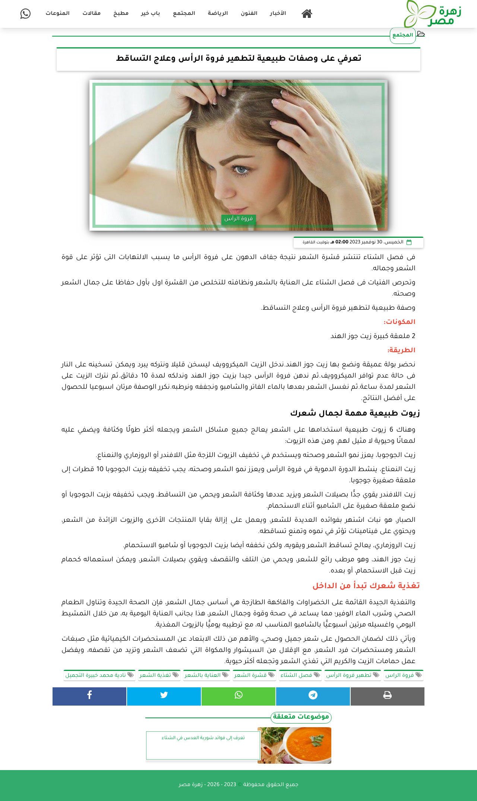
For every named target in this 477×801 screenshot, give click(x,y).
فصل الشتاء (297, 676)
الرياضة (218, 14)
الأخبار (278, 14)
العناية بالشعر (203, 676)
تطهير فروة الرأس (349, 676)
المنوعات (57, 14)
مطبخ (121, 14)
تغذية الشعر (156, 676)
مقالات (91, 14)
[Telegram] (313, 696)
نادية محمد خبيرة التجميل (96, 676)
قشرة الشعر (251, 676)
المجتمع (184, 14)
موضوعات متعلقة (301, 717)
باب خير (150, 14)
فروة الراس (400, 676)
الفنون (249, 14)
